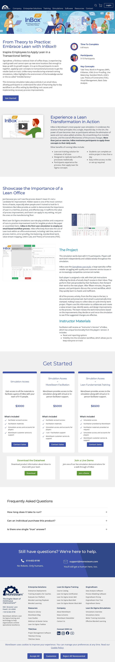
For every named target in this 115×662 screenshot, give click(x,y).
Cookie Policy (57, 647)
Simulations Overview (94, 612)
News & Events (62, 615)
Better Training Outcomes (95, 618)
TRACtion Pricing (34, 636)
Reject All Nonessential (74, 656)
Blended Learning (35, 603)
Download (31, 473)
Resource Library (34, 612)
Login (108, 5)
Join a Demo (84, 473)
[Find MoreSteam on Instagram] (63, 633)
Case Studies (33, 618)
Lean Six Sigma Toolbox (37, 624)
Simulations (57, 8)
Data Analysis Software (94, 591)
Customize (51, 656)
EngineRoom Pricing (93, 597)
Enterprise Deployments (37, 591)
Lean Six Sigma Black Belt (66, 600)
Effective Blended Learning (96, 621)
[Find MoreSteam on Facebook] (68, 633)
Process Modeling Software (96, 594)
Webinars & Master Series (38, 621)
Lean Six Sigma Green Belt (67, 597)
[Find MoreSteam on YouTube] (72, 633)
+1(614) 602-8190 (9, 612)
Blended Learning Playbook (38, 600)
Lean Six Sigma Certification (67, 594)
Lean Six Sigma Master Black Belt (69, 603)
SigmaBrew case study (81, 266)
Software (69, 8)
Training (47, 8)
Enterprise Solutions (32, 8)
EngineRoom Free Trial (94, 600)
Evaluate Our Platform (36, 597)
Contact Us (61, 621)
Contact (89, 8)
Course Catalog (62, 591)
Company (17, 8)
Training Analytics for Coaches (39, 594)
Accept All (34, 656)
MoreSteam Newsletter (65, 618)
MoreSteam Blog (34, 615)
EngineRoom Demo (93, 603)
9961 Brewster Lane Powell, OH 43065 (10, 608)
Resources (79, 8)
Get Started (10, 98)
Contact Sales (19, 444)
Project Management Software (39, 633)
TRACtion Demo (34, 639)
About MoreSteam (64, 612)
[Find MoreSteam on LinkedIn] (59, 633)
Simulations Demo (93, 615)
